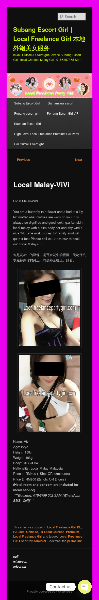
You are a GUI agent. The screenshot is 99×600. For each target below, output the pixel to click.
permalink (74, 541)
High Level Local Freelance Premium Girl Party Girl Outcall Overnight (46, 138)
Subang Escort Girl (27, 103)
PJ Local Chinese (25, 531)
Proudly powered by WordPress (49, 591)
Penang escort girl (26, 113)
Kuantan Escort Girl (28, 123)
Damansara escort (60, 103)
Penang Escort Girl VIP (62, 113)
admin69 (40, 541)
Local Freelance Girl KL (64, 527)
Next (80, 159)
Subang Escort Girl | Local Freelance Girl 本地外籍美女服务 (49, 38)
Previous (21, 159)
